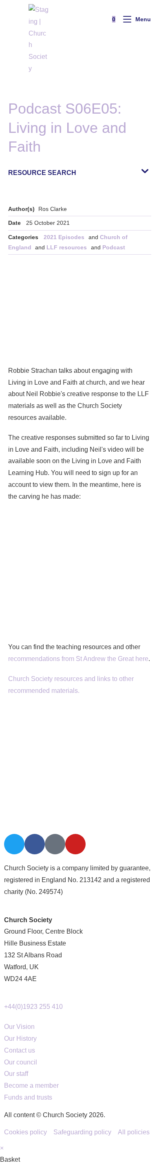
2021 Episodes (64, 237)
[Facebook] (34, 844)
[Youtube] (75, 844)
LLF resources (66, 247)
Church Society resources (45, 678)
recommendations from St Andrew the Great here (78, 658)
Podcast (113, 247)
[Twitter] (14, 844)
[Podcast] (55, 844)
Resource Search (42, 172)
